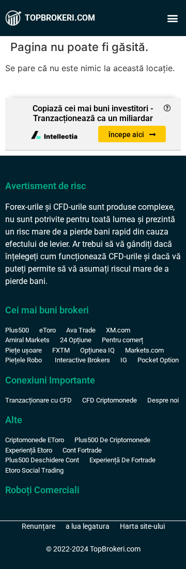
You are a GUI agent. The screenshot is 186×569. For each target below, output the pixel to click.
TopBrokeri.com (60, 18)
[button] (172, 18)
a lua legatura (88, 526)
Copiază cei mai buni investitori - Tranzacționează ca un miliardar (93, 113)
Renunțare (38, 526)
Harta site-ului (142, 526)
